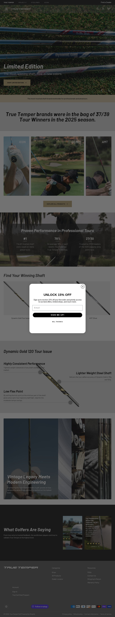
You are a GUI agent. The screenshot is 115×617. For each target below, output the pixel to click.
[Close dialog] (82, 286)
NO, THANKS (57, 322)
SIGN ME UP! (57, 315)
